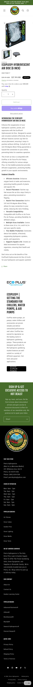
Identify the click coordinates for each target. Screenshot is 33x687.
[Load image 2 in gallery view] (16, 54)
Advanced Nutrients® (11, 607)
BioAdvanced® (9, 617)
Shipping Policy (9, 654)
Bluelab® (7, 622)
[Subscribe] (26, 419)
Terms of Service (9, 659)
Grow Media (8, 536)
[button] (4, 10)
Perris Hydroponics (14, 676)
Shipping (4, 80)
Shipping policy (11, 683)
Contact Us (7, 589)
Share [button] (5, 266)
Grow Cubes (8, 522)
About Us (7, 585)
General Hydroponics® (11, 626)
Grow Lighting (8, 531)
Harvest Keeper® (9, 631)
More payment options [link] (16, 113)
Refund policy (25, 676)
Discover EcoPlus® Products (14, 368)
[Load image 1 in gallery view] (6, 54)
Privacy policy (12, 679)
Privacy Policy (8, 644)
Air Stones (7, 517)
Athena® (7, 612)
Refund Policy (8, 649)
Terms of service (22, 679)
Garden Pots (8, 527)
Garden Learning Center (11, 594)
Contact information (22, 683)
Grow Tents (7, 541)
